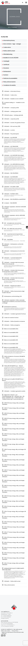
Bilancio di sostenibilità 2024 (11, 329)
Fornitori (5, 75)
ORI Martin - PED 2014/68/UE (11, 173)
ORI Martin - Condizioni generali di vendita (14, 391)
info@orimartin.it (5, 618)
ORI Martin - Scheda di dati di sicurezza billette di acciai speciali (13, 264)
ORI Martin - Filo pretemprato (11, 134)
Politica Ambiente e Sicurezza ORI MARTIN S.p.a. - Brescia (14, 359)
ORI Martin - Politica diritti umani (12, 581)
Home (9, 27)
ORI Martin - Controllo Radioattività (13, 258)
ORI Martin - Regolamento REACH (14, 286)
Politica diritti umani (9, 51)
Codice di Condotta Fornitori (11, 317)
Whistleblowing (7, 54)
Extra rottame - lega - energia (12, 44)
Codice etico (7, 47)
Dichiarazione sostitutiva (14, 308)
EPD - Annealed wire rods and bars (14, 224)
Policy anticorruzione (9, 82)
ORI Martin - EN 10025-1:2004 (13, 194)
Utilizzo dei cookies (5, 630)
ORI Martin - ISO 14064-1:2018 (14, 188)
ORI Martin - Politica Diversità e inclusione (14, 321)
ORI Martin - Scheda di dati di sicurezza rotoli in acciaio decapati (14, 280)
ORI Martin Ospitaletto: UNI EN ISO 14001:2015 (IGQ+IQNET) (14, 209)
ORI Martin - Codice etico (10, 95)
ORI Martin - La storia (9, 130)
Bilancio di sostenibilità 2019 (15, 350)
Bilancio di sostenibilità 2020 (11, 343)
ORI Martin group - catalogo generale (13, 115)
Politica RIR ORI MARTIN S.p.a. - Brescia (15, 370)
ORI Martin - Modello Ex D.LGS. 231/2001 (13, 99)
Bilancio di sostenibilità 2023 (11, 332)
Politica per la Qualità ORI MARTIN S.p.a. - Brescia (13, 383)
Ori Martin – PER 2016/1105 (10, 203)
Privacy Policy (15, 630)
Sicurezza (6, 68)
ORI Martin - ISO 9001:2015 (15, 140)
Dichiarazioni (7, 71)
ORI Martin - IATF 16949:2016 (15, 149)
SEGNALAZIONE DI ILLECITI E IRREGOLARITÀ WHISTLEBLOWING (14, 573)
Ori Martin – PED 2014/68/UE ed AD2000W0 (14, 199)
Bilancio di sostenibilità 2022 (11, 336)
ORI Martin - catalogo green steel (12, 111)
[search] (22, 2)
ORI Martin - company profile (11, 107)
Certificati (6, 64)
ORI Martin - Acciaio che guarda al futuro (14, 122)
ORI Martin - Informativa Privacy (12, 91)
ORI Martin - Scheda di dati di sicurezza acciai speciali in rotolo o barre (14, 272)
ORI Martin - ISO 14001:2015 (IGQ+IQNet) (15, 158)
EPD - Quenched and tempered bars (14, 235)
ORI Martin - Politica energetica (12, 325)
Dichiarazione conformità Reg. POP (13, 296)
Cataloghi (6, 61)
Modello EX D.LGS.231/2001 (10, 58)
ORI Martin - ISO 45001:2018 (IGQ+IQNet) (15, 167)
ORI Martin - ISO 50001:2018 (15, 180)
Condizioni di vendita (9, 85)
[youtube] (4, 635)
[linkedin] (2, 635)
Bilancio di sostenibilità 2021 (11, 340)
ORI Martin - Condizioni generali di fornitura (15, 314)
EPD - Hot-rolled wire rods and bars (14, 229)
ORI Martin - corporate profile (11, 119)
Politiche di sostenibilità (10, 78)
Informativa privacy (9, 40)
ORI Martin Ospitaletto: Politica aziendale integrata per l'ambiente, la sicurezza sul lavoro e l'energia (14, 301)
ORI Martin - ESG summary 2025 (12, 126)
